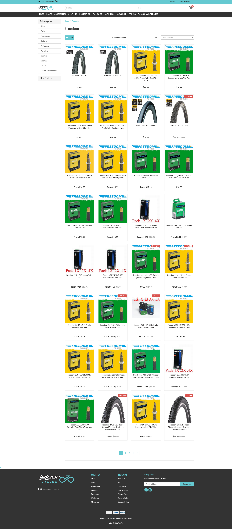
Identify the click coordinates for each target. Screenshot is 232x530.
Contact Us (122, 486)
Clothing (72, 14)
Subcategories (46, 21)
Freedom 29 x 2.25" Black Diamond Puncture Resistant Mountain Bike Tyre (179, 427)
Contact (172, 2)
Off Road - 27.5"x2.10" (112, 76)
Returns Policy (123, 498)
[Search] (138, 8)
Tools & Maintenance (148, 14)
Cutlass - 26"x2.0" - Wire (179, 126)
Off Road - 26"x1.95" (79, 76)
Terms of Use (123, 490)
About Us (121, 479)
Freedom (75, 21)
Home (67, 21)
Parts (49, 14)
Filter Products (46, 78)
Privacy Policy (123, 494)
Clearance (121, 14)
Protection (84, 14)
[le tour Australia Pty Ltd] (46, 8)
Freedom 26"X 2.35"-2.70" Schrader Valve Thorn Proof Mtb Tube (79, 427)
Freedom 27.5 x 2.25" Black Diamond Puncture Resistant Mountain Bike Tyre (113, 427)
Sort (155, 37)
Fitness (132, 14)
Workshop (97, 14)
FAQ (119, 483)
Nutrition (109, 14)
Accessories (60, 14)
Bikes (41, 14)
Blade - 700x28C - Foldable (146, 126)
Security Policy (123, 502)
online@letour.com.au (51, 489)
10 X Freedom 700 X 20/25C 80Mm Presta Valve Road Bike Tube (145, 78)
